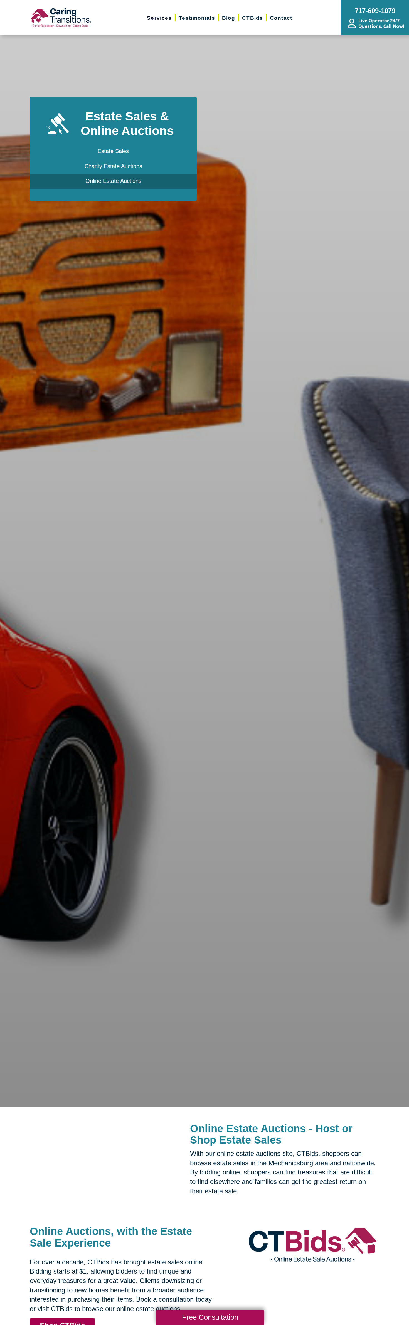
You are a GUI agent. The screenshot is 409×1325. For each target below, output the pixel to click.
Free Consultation (210, 1317)
